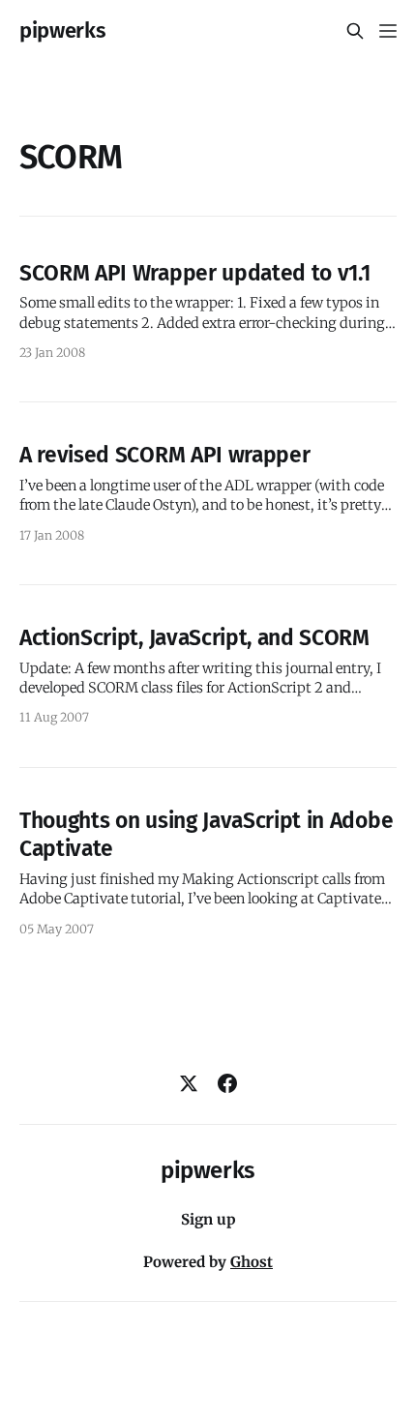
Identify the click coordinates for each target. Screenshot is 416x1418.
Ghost (251, 1262)
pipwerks (62, 31)
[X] (188, 1083)
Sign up (208, 1219)
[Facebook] (227, 1083)
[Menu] (387, 30)
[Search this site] (355, 30)
